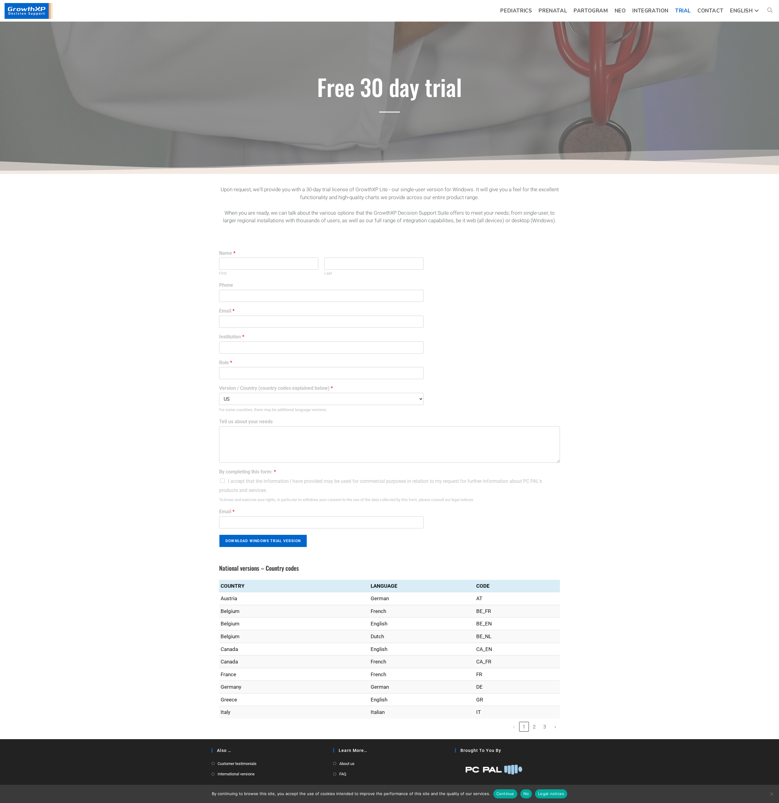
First (223, 273)
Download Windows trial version (263, 541)
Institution (231, 337)
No (526, 793)
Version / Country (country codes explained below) (276, 388)
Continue (505, 793)
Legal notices (551, 793)
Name (227, 253)
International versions (236, 774)
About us (347, 763)
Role (225, 362)
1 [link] (524, 727)
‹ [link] (514, 727)
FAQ (342, 774)
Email (227, 311)
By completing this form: (247, 472)
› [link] (555, 727)
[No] (771, 794)
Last (328, 273)
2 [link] (534, 727)
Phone (226, 285)
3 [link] (544, 727)
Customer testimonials (237, 763)
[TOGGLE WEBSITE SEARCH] (770, 11)
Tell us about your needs (246, 421)
